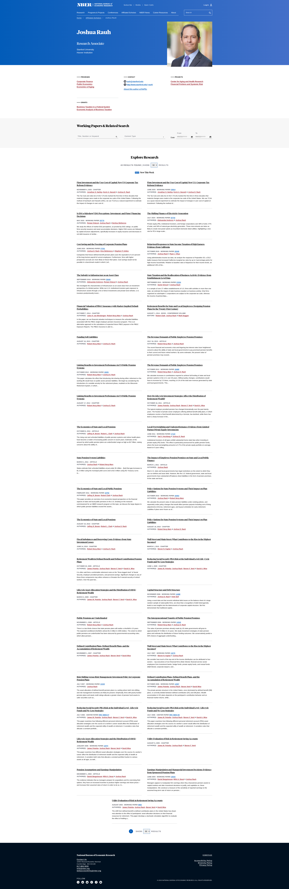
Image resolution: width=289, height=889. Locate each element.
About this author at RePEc (135, 89)
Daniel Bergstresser (94, 776)
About (173, 13)
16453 (177, 496)
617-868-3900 (83, 866)
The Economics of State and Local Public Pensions (99, 488)
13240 (102, 684)
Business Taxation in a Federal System (93, 107)
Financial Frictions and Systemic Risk (187, 84)
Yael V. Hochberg (164, 436)
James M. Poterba (164, 568)
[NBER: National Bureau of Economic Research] (97, 6)
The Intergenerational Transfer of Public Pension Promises (173, 618)
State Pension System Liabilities (91, 457)
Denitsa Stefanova (119, 223)
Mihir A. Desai (108, 776)
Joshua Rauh (105, 223)
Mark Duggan (183, 316)
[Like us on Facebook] (96, 882)
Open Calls (149, 5)
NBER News (144, 13)
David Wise (126, 656)
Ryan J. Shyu (175, 254)
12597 (177, 684)
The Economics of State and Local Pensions (96, 426)
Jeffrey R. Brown (93, 434)
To (198, 133)
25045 (108, 279)
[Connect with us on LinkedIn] (82, 882)
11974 (106, 746)
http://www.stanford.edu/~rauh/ (140, 85)
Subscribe (128, 5)
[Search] (210, 13)
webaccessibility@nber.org (89, 871)
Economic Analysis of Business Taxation (94, 110)
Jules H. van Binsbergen (96, 316)
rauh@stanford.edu (135, 81)
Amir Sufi (175, 597)
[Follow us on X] (78, 882)
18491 (106, 372)
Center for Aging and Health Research (187, 81)
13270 (173, 653)
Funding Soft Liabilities (87, 336)
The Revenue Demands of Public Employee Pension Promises (175, 336)
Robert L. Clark (106, 434)
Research (81, 13)
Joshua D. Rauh (124, 192)
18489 (177, 369)
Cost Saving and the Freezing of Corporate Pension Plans (102, 244)
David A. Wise (199, 405)
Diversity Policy (205, 863)
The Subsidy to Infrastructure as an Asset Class (98, 275)
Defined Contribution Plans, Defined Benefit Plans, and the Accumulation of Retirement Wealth (103, 647)
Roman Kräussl (93, 223)
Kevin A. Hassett (109, 192)
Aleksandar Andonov (165, 220)
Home (79, 18)
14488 (178, 594)
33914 (173, 189)
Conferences (113, 13)
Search (189, 12)
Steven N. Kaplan (164, 549)
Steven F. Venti (186, 405)
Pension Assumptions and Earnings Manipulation (99, 769)
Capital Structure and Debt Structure (163, 589)
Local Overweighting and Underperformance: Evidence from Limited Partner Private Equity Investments (178, 428)
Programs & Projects (96, 13)
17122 (173, 434)
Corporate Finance (85, 81)
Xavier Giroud (163, 285)
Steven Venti (115, 656)
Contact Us (82, 859)
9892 (140, 805)
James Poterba (163, 405)
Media (138, 5)
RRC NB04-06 (174, 715)
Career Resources (160, 13)
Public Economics (84, 84)
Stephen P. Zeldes (122, 251)
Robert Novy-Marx (114, 316)
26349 (177, 251)
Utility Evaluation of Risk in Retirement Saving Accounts (172, 738)
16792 (107, 493)
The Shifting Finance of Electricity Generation (167, 213)
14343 (178, 622)
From (181, 133)
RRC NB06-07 (104, 715)
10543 (173, 777)
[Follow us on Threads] (91, 882)
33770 (102, 220)
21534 (178, 282)
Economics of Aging (85, 87)
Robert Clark (160, 316)
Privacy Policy (205, 865)
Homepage (207, 855)
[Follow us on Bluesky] (87, 882)
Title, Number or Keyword (88, 136)
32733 (173, 218)
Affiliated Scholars (128, 13)
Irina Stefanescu (106, 251)
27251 (102, 248)
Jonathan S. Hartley (94, 192)
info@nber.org (83, 868)
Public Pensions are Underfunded (92, 618)
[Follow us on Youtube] (100, 882)
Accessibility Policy (203, 860)
